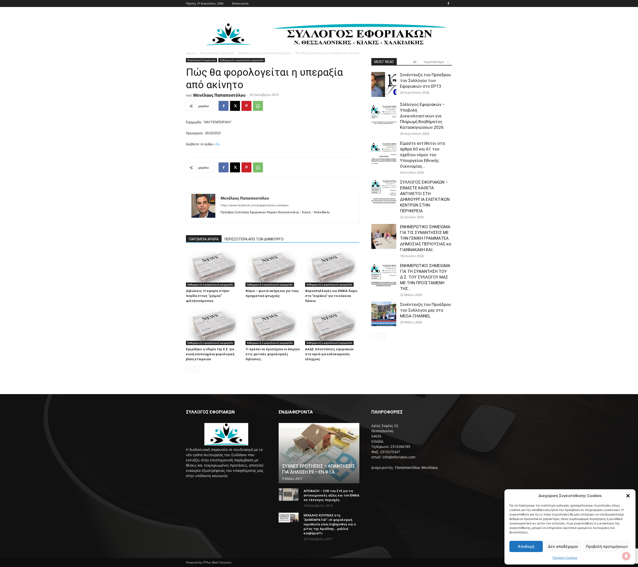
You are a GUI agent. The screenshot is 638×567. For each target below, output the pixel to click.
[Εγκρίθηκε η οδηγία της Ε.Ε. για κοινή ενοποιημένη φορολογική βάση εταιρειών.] (213, 326)
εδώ (217, 144)
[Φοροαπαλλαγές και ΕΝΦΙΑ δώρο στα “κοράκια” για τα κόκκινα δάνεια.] (332, 268)
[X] (235, 106)
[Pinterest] (246, 106)
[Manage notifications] (626, 556)
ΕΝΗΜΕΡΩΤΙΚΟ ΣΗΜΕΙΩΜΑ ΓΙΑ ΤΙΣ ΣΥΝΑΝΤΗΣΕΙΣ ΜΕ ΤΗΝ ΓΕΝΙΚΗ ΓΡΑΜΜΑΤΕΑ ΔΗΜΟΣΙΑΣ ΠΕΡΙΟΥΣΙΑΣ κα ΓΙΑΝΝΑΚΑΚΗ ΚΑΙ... (425, 238)
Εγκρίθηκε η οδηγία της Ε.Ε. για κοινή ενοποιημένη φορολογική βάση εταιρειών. (210, 354)
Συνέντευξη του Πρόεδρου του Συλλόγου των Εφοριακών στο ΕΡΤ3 (425, 80)
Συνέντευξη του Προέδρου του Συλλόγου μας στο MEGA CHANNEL (425, 310)
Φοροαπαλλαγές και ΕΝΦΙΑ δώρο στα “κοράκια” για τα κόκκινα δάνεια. (331, 296)
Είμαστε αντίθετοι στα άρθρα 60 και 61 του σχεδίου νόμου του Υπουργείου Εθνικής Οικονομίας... (422, 155)
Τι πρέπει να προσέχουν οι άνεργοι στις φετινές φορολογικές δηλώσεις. (272, 354)
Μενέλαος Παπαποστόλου (219, 95)
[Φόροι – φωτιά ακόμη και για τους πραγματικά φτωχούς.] (272, 268)
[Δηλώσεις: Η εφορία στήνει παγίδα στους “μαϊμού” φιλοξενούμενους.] (213, 268)
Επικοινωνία (240, 3)
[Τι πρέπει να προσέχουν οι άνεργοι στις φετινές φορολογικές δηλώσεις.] (272, 326)
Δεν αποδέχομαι (563, 546)
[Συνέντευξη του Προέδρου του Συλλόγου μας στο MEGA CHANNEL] (383, 314)
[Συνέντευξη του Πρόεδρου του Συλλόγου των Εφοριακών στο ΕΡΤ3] (383, 84)
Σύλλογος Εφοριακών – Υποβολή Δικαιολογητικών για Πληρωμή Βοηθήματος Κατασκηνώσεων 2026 (422, 116)
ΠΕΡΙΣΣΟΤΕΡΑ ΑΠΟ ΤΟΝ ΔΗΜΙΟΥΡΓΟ (254, 239)
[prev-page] (189, 369)
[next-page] (197, 369)
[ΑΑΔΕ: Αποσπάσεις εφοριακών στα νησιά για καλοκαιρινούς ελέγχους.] (332, 326)
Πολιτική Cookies (565, 558)
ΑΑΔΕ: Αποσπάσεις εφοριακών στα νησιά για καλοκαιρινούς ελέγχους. (329, 354)
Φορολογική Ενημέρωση (217, 53)
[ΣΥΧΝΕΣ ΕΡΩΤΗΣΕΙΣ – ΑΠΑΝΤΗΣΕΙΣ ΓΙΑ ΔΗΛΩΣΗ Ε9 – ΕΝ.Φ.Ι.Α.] (319, 453)
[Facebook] (448, 3)
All (414, 62)
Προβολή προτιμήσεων (607, 546)
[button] (628, 495)
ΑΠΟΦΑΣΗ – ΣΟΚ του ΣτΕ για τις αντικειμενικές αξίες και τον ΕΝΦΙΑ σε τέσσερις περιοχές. (331, 495)
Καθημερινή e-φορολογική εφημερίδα (265, 53)
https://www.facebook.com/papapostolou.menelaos (255, 205)
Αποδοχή (526, 546)
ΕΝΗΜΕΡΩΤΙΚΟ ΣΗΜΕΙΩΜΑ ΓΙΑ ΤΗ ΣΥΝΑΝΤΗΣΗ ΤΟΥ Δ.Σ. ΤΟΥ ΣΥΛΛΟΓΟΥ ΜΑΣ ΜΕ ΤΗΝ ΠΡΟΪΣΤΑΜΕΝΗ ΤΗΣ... (425, 277)
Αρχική (191, 53)
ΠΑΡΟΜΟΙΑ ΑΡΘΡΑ (204, 239)
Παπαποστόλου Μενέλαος (416, 467)
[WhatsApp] (258, 106)
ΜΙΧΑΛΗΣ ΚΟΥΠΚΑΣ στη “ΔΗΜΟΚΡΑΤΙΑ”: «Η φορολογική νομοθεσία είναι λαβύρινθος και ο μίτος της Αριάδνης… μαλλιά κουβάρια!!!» (330, 524)
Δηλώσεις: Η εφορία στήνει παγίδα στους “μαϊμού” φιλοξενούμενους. (207, 296)
